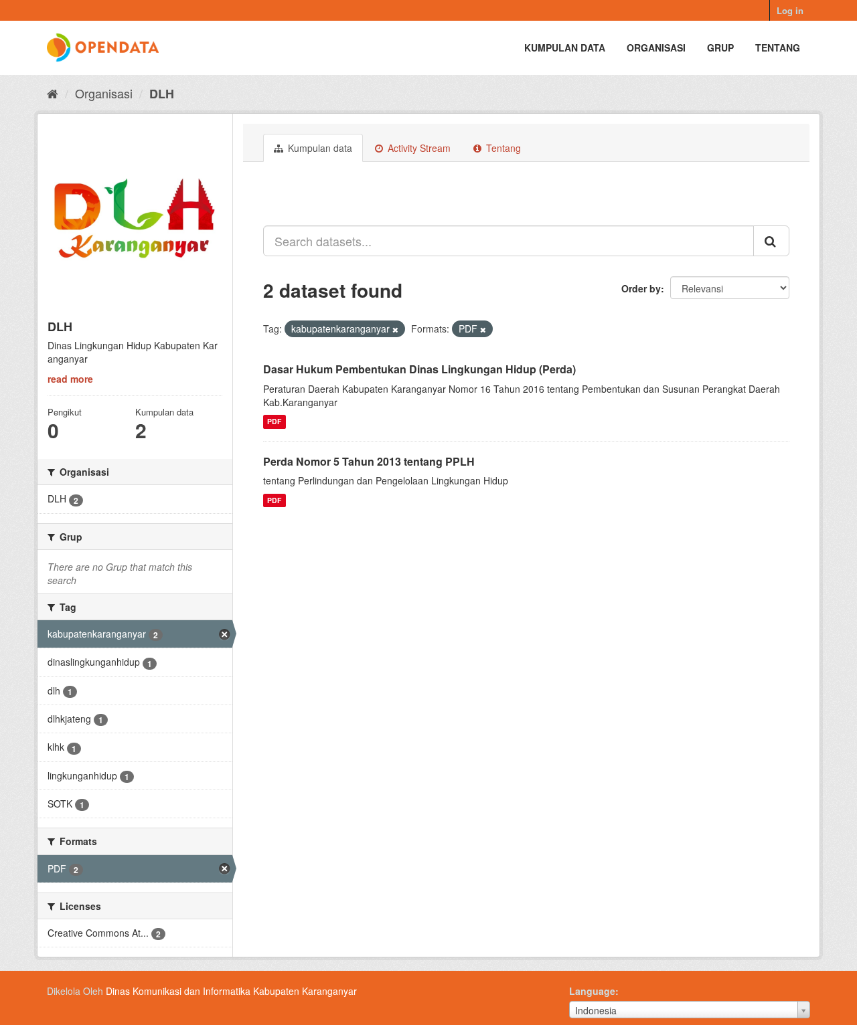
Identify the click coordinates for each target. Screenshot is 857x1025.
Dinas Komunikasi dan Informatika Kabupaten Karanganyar (231, 991)
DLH (161, 93)
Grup (720, 47)
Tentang (777, 47)
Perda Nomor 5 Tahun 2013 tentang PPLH (369, 461)
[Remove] (395, 329)
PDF (274, 422)
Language (592, 991)
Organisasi (656, 47)
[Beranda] (52, 93)
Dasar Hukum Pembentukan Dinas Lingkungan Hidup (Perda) (419, 369)
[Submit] (771, 240)
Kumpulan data (564, 47)
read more (70, 378)
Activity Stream (418, 148)
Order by (641, 288)
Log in (790, 10)
